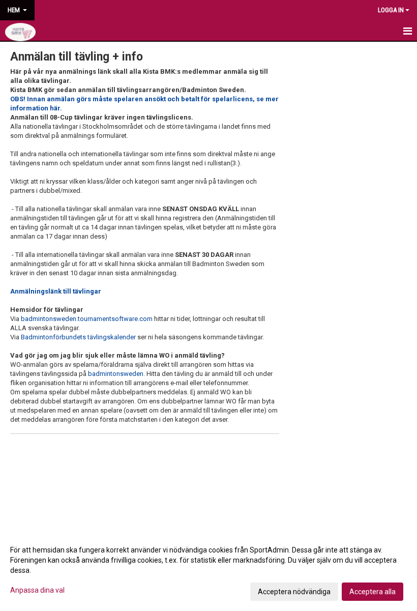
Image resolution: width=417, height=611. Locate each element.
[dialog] (208, 570)
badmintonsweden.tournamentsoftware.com (87, 319)
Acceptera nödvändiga (294, 592)
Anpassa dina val (37, 590)
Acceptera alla (372, 592)
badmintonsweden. (116, 373)
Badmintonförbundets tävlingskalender (78, 337)
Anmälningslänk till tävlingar (55, 291)
